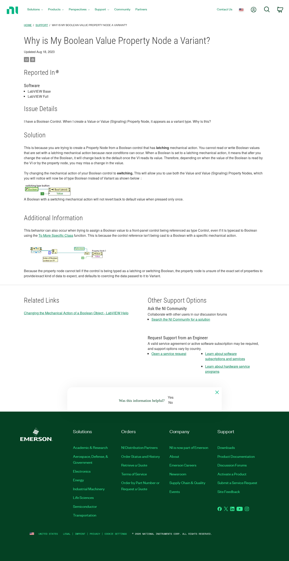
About (174, 456)
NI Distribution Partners (139, 447)
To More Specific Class (56, 235)
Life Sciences (83, 497)
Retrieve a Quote (134, 465)
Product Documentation (236, 456)
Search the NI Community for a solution (180, 319)
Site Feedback (228, 491)
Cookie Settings (116, 534)
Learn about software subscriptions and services (225, 356)
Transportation (84, 515)
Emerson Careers (182, 465)
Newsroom (177, 474)
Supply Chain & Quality (187, 482)
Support (42, 25)
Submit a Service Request (237, 482)
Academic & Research (90, 447)
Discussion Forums (232, 465)
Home (28, 25)
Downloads (226, 447)
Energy (78, 479)
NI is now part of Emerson (188, 447)
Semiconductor (85, 506)
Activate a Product (231, 474)
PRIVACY (95, 534)
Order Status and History (140, 456)
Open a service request (168, 353)
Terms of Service (134, 474)
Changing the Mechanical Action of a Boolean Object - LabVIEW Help (76, 312)
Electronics (82, 471)
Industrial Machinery (89, 488)
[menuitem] (35, 10)
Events (174, 491)
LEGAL (66, 534)
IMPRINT (80, 534)
